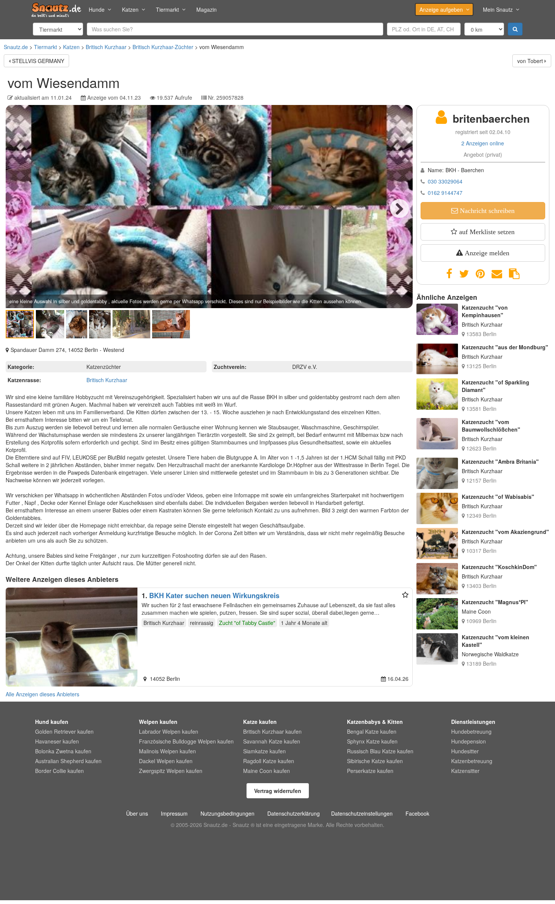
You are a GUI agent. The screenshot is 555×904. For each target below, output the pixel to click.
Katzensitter (465, 770)
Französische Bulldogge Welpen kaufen (186, 741)
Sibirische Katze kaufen (375, 761)
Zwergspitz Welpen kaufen (170, 770)
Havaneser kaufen (57, 741)
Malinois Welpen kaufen (167, 751)
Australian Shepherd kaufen (68, 761)
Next (399, 208)
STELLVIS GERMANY (38, 61)
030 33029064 (445, 181)
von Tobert (530, 61)
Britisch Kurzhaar (106, 47)
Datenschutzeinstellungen (362, 813)
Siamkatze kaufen (264, 751)
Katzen (130, 9)
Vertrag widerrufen (277, 790)
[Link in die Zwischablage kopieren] (514, 273)
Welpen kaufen (158, 721)
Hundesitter (465, 751)
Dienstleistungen (473, 721)
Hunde (97, 9)
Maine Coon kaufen (266, 770)
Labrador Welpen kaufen (168, 731)
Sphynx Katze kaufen (372, 741)
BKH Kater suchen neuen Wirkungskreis (214, 595)
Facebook (417, 813)
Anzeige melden (486, 253)
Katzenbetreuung (471, 761)
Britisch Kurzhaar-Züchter (163, 47)
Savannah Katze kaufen (271, 741)
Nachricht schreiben (486, 210)
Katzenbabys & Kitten (375, 721)
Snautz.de (16, 47)
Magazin (206, 9)
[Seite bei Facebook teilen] (449, 273)
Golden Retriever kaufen (64, 731)
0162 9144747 (445, 192)
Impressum (174, 813)
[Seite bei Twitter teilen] (464, 273)
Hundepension (468, 741)
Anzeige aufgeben (441, 9)
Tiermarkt (167, 9)
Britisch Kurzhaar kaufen (272, 731)
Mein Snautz (498, 9)
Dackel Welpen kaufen (166, 761)
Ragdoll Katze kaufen (268, 761)
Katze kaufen (260, 721)
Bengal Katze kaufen (371, 731)
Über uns (137, 813)
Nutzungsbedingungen (227, 813)
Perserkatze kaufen (370, 770)
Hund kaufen (51, 721)
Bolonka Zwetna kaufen (63, 751)
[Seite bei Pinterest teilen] (480, 273)
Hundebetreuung (471, 731)
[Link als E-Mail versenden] (497, 273)
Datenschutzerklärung (293, 813)
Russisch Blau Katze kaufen (380, 751)
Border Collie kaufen (59, 770)
